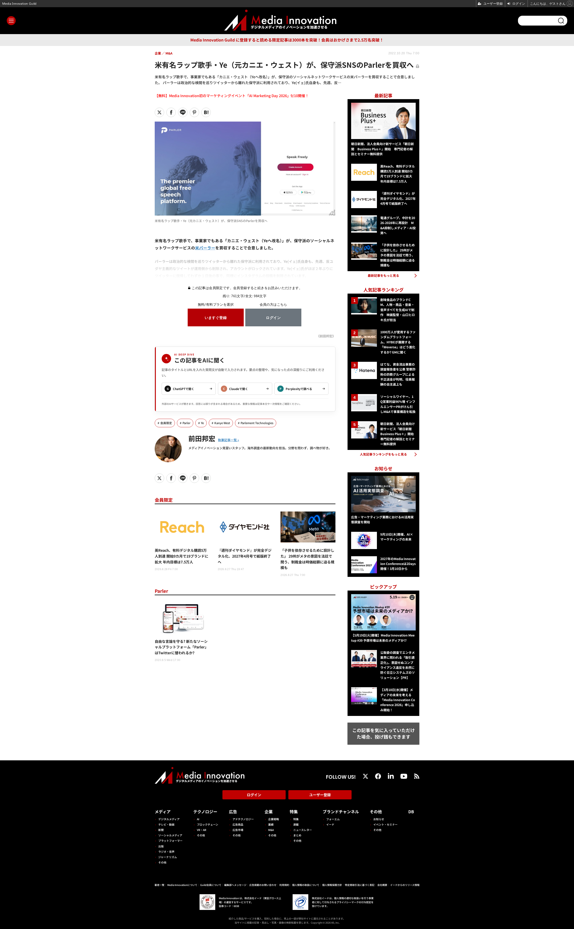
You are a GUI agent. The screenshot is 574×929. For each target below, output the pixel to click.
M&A (271, 830)
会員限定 (166, 423)
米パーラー (205, 248)
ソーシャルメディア (170, 835)
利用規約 (284, 885)
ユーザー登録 (320, 794)
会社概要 (382, 885)
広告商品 (238, 824)
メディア (163, 811)
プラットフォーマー (170, 840)
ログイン (254, 794)
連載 (296, 824)
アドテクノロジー (243, 819)
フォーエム (333, 819)
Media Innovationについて (182, 885)
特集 (294, 811)
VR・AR (201, 830)
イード (330, 824)
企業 (269, 811)
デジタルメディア (169, 819)
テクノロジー (205, 811)
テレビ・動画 (166, 824)
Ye (202, 423)
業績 (271, 824)
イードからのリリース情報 (405, 885)
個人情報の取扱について (305, 885)
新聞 (161, 830)
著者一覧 (159, 885)
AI (198, 819)
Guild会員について (210, 885)
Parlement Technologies (257, 423)
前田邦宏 (201, 438)
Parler (186, 423)
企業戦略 (273, 819)
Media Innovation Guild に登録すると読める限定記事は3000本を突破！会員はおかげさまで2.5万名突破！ (287, 40)
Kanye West (222, 423)
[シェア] (171, 112)
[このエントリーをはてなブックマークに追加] (206, 112)
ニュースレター (302, 830)
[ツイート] (159, 112)
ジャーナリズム (167, 857)
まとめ (297, 835)
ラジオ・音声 (166, 851)
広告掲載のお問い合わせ (262, 885)
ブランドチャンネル (341, 811)
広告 (233, 811)
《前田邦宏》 (326, 336)
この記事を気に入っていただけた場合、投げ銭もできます (383, 733)
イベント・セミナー (385, 824)
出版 (161, 846)
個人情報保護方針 (332, 885)
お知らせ (378, 819)
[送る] (182, 112)
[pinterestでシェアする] (194, 112)
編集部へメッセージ (235, 885)
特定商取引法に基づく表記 (359, 885)
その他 (162, 862)
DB (411, 811)
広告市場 (238, 830)
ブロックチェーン (207, 824)
